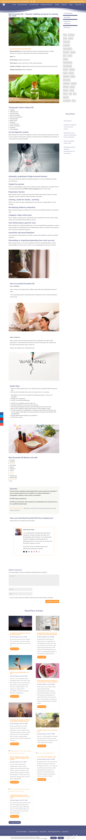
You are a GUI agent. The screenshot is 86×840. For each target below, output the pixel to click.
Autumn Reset (67, 121)
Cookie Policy (65, 831)
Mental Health (66, 76)
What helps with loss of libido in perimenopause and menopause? (47, 681)
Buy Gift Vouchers (34, 4)
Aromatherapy (68, 13)
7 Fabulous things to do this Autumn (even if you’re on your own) (20, 796)
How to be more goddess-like (46, 757)
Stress (75, 93)
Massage (65, 73)
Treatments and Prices (46, 4)
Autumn (65, 38)
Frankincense (13, 479)
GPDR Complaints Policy (54, 831)
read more (14, 649)
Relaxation (72, 86)
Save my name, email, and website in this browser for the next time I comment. (31, 597)
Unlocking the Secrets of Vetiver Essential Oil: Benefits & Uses (20, 720)
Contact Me (78, 4)
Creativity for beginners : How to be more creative (20, 633)
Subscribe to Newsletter (77, 1)
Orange (12, 472)
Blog (71, 4)
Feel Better (67, 17)
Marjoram (12, 463)
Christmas (70, 38)
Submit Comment (52, 601)
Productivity (73, 83)
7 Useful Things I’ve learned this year (47, 730)
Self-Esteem (66, 90)
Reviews (57, 4)
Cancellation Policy (33, 831)
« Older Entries (15, 822)
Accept (53, 838)
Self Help (65, 93)
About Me (64, 4)
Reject (61, 838)
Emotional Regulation (67, 48)
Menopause (71, 73)
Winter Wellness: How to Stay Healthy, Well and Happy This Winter (19, 758)
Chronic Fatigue (66, 41)
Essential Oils (66, 52)
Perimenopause (66, 83)
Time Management (67, 100)
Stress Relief (66, 97)
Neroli (11, 474)
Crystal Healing (66, 45)
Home (14, 4)
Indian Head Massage (67, 66)
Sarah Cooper (15, 637)
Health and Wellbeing (68, 62)
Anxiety (65, 34)
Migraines (73, 76)
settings (45, 838)
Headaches (66, 59)
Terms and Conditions (21, 831)
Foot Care (70, 55)
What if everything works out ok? (19, 673)
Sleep (70, 93)
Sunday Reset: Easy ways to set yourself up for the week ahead (47, 633)
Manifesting (72, 69)
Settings (68, 838)
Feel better (73, 52)
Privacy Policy (43, 831)
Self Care (72, 90)
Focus (65, 55)
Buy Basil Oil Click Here (17, 508)
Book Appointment (23, 4)
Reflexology (66, 86)
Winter (73, 100)
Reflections (67, 27)
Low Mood (66, 69)
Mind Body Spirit (67, 80)
